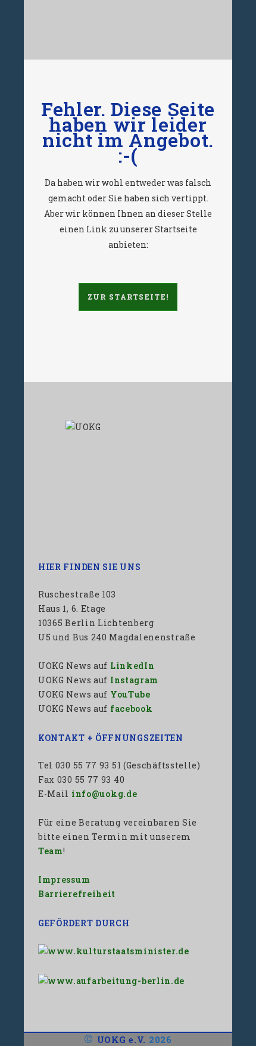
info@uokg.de (104, 793)
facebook (131, 708)
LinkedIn (132, 665)
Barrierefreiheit (76, 893)
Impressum (64, 879)
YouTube (130, 694)
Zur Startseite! (128, 296)
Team (50, 851)
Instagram (134, 680)
